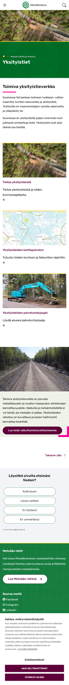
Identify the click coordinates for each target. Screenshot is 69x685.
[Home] (4, 56)
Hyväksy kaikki (34, 677)
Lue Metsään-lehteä (27, 579)
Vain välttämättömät (34, 668)
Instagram (12, 604)
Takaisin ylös (53, 455)
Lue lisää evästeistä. (27, 649)
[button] (30, 492)
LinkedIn (11, 610)
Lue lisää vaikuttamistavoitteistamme (32, 430)
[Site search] (64, 5)
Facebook (12, 599)
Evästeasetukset (34, 659)
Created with (13, 530)
